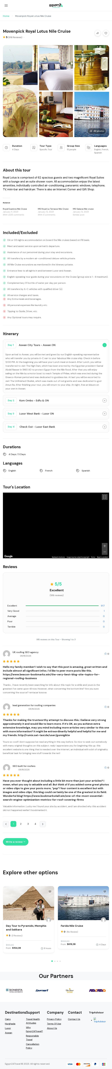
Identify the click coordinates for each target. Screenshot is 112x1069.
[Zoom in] (105, 546)
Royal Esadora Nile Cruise (15, 209)
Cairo (8, 1019)
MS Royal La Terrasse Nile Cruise (53, 209)
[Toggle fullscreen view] (105, 497)
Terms (93, 557)
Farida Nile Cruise (72, 926)
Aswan (8, 1032)
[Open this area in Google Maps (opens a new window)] (8, 556)
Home (6, 16)
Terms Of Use (54, 1023)
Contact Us (74, 1019)
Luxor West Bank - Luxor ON (31, 413)
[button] (52, 961)
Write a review (14, 841)
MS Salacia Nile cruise (83, 209)
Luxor (8, 1028)
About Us (52, 1028)
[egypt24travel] (48, 919)
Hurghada (10, 1023)
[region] (56, 525)
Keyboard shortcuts (58, 557)
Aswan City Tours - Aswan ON (31, 345)
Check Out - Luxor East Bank (31, 427)
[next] (43, 824)
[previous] (6, 824)
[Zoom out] (105, 552)
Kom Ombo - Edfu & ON (28, 400)
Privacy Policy (54, 1019)
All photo (99, 131)
